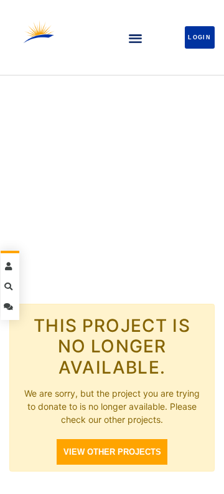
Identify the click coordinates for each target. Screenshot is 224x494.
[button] (135, 38)
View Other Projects (112, 452)
